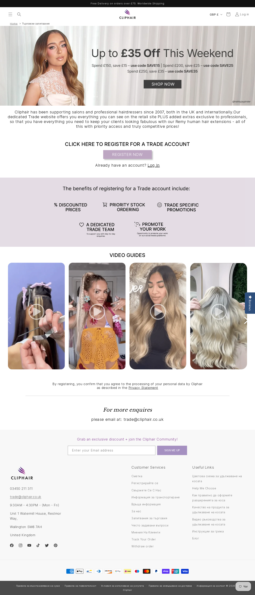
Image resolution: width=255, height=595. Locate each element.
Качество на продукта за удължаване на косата (210, 510)
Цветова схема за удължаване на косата (217, 478)
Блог (195, 538)
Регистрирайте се (144, 483)
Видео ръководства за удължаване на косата (209, 522)
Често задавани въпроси (149, 525)
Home (14, 23)
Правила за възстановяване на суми (38, 585)
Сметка (136, 476)
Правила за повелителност (80, 585)
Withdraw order (142, 546)
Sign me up (172, 450)
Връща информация (146, 504)
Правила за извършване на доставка (170, 585)
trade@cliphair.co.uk (25, 497)
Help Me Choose (204, 488)
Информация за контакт (211, 585)
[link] (127, 212)
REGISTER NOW (127, 154)
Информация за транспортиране (155, 497)
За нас (136, 511)
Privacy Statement (143, 388)
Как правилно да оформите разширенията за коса (212, 498)
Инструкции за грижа (208, 531)
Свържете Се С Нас (146, 490)
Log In (154, 165)
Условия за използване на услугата (122, 585)
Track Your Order (143, 539)
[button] (10, 14)
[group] (127, 66)
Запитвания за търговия (149, 518)
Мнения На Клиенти (145, 532)
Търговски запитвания (36, 23)
